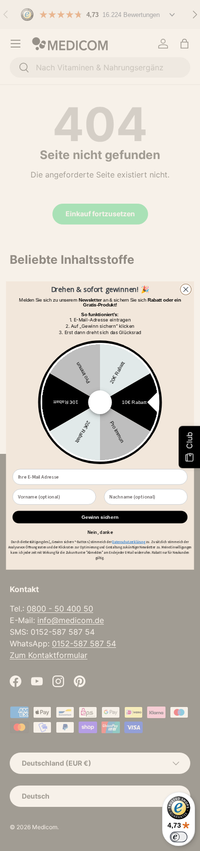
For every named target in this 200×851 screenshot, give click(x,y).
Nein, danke (100, 531)
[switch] (178, 837)
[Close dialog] (185, 289)
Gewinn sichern (100, 517)
